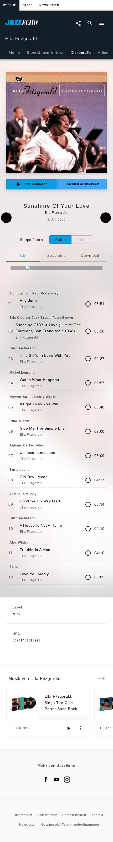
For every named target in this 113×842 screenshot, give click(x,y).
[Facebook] (46, 779)
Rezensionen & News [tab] (45, 52)
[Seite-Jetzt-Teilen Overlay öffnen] (78, 23)
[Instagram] (67, 779)
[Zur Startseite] (30, 25)
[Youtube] (56, 779)
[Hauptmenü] (101, 23)
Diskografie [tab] (80, 52)
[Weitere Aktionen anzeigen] (80, 728)
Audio (60, 239)
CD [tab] (23, 255)
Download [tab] (90, 255)
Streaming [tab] (56, 255)
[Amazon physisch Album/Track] (56, 268)
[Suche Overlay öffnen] (90, 23)
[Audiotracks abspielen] (68, 728)
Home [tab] (14, 52)
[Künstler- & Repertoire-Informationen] (88, 304)
